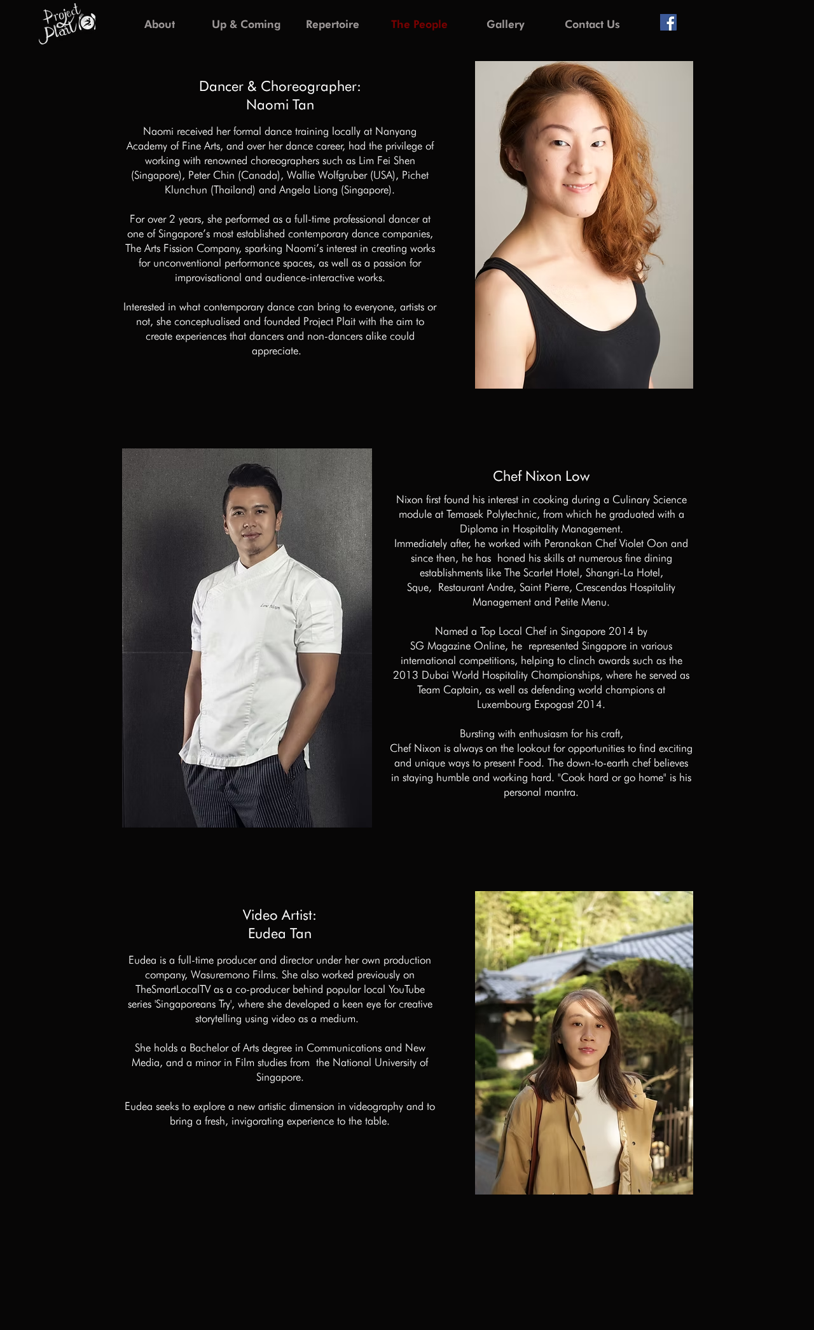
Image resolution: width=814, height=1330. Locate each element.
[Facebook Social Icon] (668, 22)
